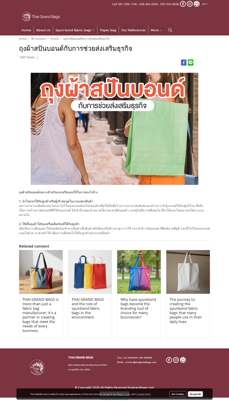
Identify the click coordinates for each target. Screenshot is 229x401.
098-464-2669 (148, 4)
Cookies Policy (143, 393)
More (155, 30)
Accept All (195, 393)
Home (26, 30)
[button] (170, 30)
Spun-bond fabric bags (74, 30)
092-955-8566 (169, 4)
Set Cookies (177, 393)
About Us (43, 30)
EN (205, 4)
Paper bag (108, 30)
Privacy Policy (124, 393)
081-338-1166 (127, 4)
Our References (133, 30)
